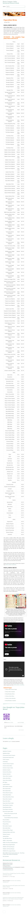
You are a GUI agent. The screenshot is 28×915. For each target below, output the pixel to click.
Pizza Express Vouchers (8, 809)
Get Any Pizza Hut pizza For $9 (10, 813)
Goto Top (4, 912)
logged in (10, 741)
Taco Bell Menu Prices (7, 838)
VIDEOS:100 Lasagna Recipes (9, 850)
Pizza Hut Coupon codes (8, 811)
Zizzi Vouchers (6, 856)
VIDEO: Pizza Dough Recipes (9, 844)
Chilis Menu (5, 761)
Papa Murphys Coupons (11, 700)
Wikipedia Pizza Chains (7, 864)
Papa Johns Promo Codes (11, 689)
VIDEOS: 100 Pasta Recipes (8, 846)
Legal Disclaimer (6, 784)
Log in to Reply (21, 722)
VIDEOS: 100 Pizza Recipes (8, 848)
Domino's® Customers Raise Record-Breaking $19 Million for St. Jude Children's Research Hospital (13, 898)
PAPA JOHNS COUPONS (11, 564)
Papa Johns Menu (6, 801)
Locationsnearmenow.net (8, 869)
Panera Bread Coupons (7, 792)
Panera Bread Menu (7, 794)
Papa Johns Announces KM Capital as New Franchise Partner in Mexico (14, 886)
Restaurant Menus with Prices (9, 832)
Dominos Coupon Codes (8, 767)
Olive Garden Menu (7, 788)
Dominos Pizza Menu (7, 772)
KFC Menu (5, 782)
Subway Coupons (6, 834)
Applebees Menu (6, 753)
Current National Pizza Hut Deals (11, 817)
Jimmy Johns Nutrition (10, 698)
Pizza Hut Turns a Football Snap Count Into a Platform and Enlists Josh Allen (14, 874)
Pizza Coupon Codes (10, 1)
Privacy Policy (6, 823)
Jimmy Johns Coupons (7, 776)
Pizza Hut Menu (6, 819)
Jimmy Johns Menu (10, 696)
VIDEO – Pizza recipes (7, 840)
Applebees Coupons (7, 751)
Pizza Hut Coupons (7, 815)
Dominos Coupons (6, 769)
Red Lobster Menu (6, 828)
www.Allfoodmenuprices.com (9, 867)
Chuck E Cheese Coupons (8, 763)
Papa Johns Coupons (10, 691)
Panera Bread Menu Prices (8, 796)
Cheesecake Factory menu (8, 757)
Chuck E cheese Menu (7, 765)
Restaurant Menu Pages (8, 830)
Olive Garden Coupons (7, 786)
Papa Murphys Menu (10, 693)
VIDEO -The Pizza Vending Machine (10, 842)
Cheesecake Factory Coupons (9, 755)
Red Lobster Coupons (7, 826)
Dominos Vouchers (7, 774)
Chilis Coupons (6, 759)
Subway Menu (6, 836)
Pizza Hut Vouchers (7, 821)
